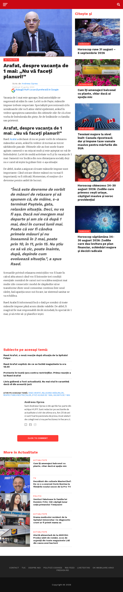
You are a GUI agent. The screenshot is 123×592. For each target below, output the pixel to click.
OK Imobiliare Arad (103, 568)
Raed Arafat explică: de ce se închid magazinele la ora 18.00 (34, 365)
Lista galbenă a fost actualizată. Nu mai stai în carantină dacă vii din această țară (36, 383)
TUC (24, 568)
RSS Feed (70, 568)
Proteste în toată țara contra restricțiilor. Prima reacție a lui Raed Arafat (37, 374)
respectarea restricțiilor (17, 395)
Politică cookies (52, 568)
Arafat (13, 139)
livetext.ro (83, 568)
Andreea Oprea (30, 83)
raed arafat (35, 393)
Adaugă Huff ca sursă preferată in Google (36, 89)
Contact (14, 568)
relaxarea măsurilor (53, 393)
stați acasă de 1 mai (42, 395)
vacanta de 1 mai (61, 395)
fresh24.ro (62, 570)
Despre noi (34, 568)
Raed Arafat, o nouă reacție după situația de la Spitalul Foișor (35, 357)
